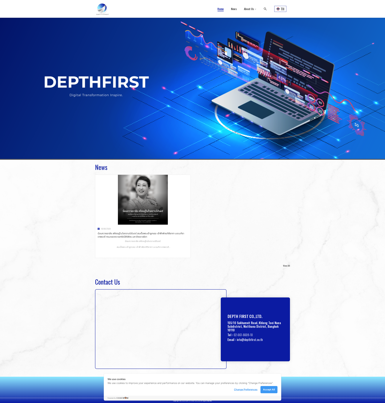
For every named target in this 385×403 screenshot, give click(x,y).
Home (220, 9)
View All (286, 265)
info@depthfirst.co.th (250, 339)
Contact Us (107, 281)
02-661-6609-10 (243, 334)
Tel (229, 334)
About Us (249, 9)
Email (231, 339)
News (234, 9)
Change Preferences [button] (245, 389)
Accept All (269, 389)
